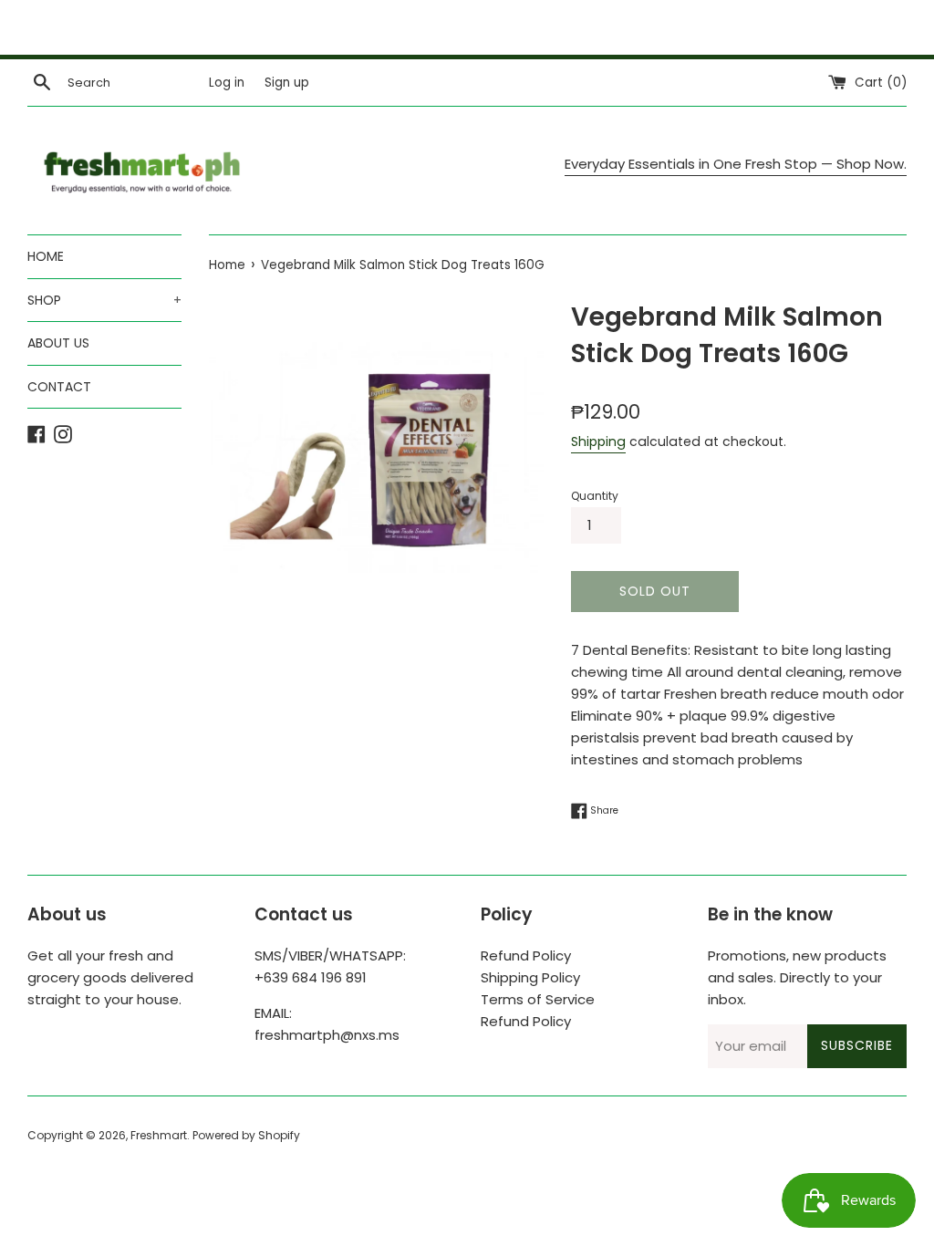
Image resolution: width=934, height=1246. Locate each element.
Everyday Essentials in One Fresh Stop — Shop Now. (736, 163)
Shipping (598, 441)
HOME (45, 256)
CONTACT (59, 387)
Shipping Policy (530, 977)
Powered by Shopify (246, 1135)
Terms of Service (538, 999)
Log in (226, 82)
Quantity (594, 496)
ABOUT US (58, 343)
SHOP (104, 300)
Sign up (287, 82)
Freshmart (158, 1135)
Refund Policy (526, 955)
